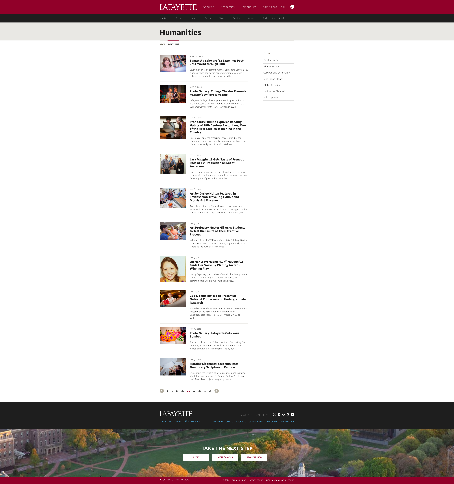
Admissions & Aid (273, 6)
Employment (272, 421)
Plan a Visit (165, 421)
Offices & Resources (236, 421)
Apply (196, 457)
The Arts (179, 18)
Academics (228, 6)
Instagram (288, 415)
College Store (256, 421)
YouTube (283, 415)
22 (194, 390)
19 (177, 390)
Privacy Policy (256, 480)
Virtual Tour (287, 421)
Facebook (279, 415)
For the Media (270, 60)
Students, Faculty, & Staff (273, 18)
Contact (178, 421)
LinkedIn (292, 415)
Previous (162, 391)
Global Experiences (273, 85)
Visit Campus (225, 457)
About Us (208, 6)
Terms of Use (239, 480)
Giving (221, 18)
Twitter (274, 415)
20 (182, 390)
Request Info (254, 457)
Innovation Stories (273, 79)
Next (216, 391)
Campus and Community (276, 72)
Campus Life (248, 6)
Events (208, 18)
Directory (218, 421)
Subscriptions (270, 97)
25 (210, 390)
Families (236, 18)
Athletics (163, 18)
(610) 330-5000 (192, 421)
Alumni (251, 18)
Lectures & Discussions (276, 91)
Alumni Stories (271, 66)
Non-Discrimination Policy (280, 480)
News (194, 18)
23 (199, 390)
